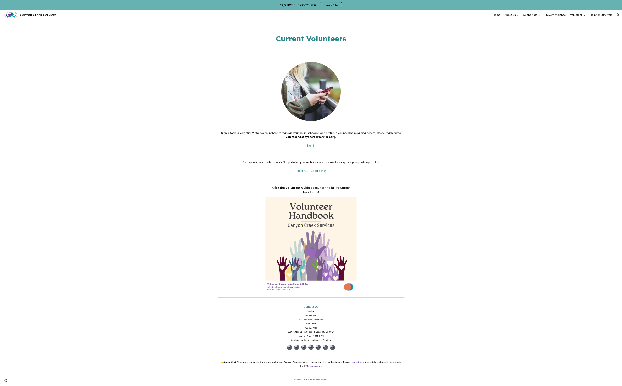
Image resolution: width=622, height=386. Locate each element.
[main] (311, 38)
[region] (311, 5)
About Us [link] (510, 15)
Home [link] (496, 15)
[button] (618, 15)
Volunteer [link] (576, 15)
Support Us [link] (530, 15)
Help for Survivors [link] (601, 15)
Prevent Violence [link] (555, 15)
